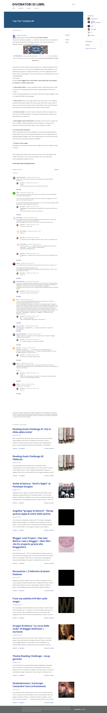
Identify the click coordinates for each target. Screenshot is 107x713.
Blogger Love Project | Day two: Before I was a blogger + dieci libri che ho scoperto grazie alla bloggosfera (31, 543)
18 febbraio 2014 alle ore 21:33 (32, 339)
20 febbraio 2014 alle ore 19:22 (32, 388)
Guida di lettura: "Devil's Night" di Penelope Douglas (31, 485)
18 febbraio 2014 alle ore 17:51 (32, 182)
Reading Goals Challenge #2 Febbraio (28, 458)
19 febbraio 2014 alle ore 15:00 (26, 363)
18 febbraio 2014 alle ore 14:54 (33, 177)
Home (13, 8)
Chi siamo (36, 8)
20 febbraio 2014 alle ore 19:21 (32, 373)
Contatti (29, 8)
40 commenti (21, 590)
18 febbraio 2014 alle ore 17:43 (27, 263)
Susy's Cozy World (20, 326)
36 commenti (21, 618)
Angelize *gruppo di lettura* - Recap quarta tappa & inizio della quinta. (33, 512)
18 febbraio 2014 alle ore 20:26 (31, 326)
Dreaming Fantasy (20, 281)
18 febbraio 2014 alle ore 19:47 (32, 316)
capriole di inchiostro (21, 177)
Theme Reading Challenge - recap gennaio (31, 657)
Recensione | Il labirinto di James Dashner (31, 573)
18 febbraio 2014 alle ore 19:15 (32, 224)
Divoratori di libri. (28, 4)
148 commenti (21, 448)
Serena (17, 192)
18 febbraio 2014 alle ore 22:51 (28, 347)
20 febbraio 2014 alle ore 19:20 (32, 354)
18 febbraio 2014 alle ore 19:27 (32, 273)
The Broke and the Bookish (42, 56)
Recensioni (21, 8)
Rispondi (18, 189)
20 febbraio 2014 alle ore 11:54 (33, 244)
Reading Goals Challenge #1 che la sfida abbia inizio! (32, 431)
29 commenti (21, 648)
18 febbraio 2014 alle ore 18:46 (32, 281)
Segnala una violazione (91, 48)
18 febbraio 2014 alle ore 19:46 (32, 237)
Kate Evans (22, 182)
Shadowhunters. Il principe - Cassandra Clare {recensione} (29, 685)
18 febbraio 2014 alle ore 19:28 (32, 291)
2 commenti (21, 503)
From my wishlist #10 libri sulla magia (30, 600)
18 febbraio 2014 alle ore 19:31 (26, 299)
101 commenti (21, 475)
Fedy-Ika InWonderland (21, 334)
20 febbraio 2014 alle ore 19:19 (32, 253)
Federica (18, 384)
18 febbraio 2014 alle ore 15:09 (26, 192)
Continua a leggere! (49, 448)
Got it (84, 709)
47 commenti (21, 563)
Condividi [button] (67, 35)
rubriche (67, 42)
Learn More (77, 709)
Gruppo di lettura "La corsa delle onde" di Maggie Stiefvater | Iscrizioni (31, 628)
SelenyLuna (18, 347)
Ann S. (17, 299)
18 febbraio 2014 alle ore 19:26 (33, 231)
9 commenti (21, 530)
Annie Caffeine (19, 217)
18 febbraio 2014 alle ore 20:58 (33, 334)
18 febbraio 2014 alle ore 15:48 (30, 217)
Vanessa (18, 263)
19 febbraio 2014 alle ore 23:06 (27, 384)
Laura (17, 363)
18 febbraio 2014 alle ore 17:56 (32, 206)
